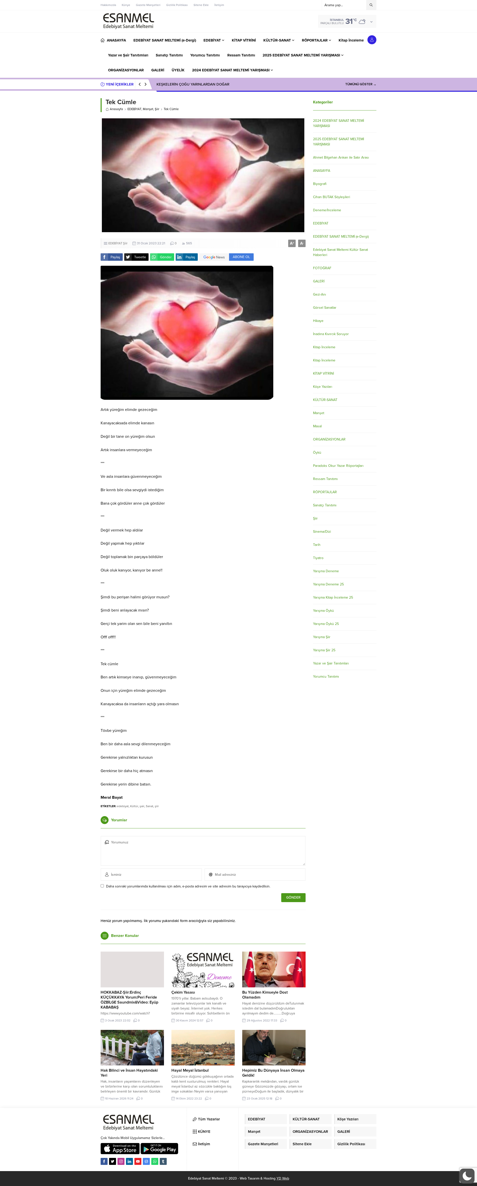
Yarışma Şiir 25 (324, 650)
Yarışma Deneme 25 (328, 584)
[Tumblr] (163, 1161)
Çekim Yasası (183, 992)
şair (142, 806)
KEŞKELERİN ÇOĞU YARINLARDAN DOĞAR (193, 84)
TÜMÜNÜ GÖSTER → (360, 84)
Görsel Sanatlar (324, 308)
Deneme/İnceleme (327, 210)
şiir (157, 806)
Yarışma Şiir (321, 637)
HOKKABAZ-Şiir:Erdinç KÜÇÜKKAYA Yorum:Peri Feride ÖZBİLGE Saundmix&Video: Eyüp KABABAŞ (129, 1000)
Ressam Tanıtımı (325, 479)
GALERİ (318, 281)
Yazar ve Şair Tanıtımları (331, 663)
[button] (467, 1176)
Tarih (316, 545)
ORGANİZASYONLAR (329, 439)
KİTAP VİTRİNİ (323, 373)
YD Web (283, 1178)
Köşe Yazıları (322, 387)
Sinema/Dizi (322, 531)
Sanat (149, 806)
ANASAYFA (321, 171)
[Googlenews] (146, 1161)
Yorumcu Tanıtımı (326, 676)
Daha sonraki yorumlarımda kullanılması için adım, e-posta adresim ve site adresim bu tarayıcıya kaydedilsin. (188, 886)
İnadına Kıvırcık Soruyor (331, 334)
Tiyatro (318, 558)
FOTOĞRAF (322, 268)
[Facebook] (104, 1161)
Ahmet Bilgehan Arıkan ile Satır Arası (341, 157)
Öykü (317, 452)
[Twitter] (112, 1161)
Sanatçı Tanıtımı (324, 505)
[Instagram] (121, 1161)
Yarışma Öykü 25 (326, 624)
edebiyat (123, 806)
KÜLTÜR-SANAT (325, 400)
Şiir (157, 109)
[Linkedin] (129, 1161)
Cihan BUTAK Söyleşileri (331, 197)
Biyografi (319, 184)
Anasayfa (116, 109)
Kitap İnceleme (324, 347)
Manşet (148, 109)
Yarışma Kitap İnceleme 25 (333, 597)
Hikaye (318, 321)
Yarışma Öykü (323, 611)
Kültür (134, 806)
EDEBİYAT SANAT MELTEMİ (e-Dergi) (341, 236)
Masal (317, 426)
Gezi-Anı (319, 294)
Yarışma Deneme (326, 571)
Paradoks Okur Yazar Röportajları (338, 466)
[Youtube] (137, 1161)
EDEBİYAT (134, 109)
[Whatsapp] (154, 1161)
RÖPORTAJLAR (325, 492)
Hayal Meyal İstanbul (190, 1070)
